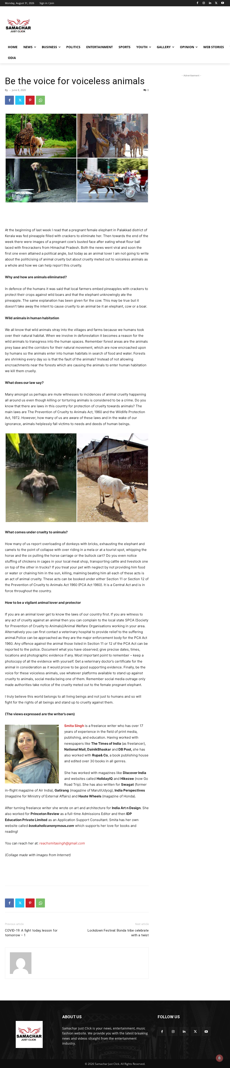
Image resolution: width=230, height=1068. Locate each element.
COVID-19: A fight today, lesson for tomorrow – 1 (31, 932)
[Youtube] (222, 3)
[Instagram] (203, 3)
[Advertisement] (110, 25)
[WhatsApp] (40, 100)
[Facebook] (197, 3)
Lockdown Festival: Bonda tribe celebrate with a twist (118, 932)
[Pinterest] (30, 100)
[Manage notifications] (219, 1058)
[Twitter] (216, 3)
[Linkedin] (210, 3)
